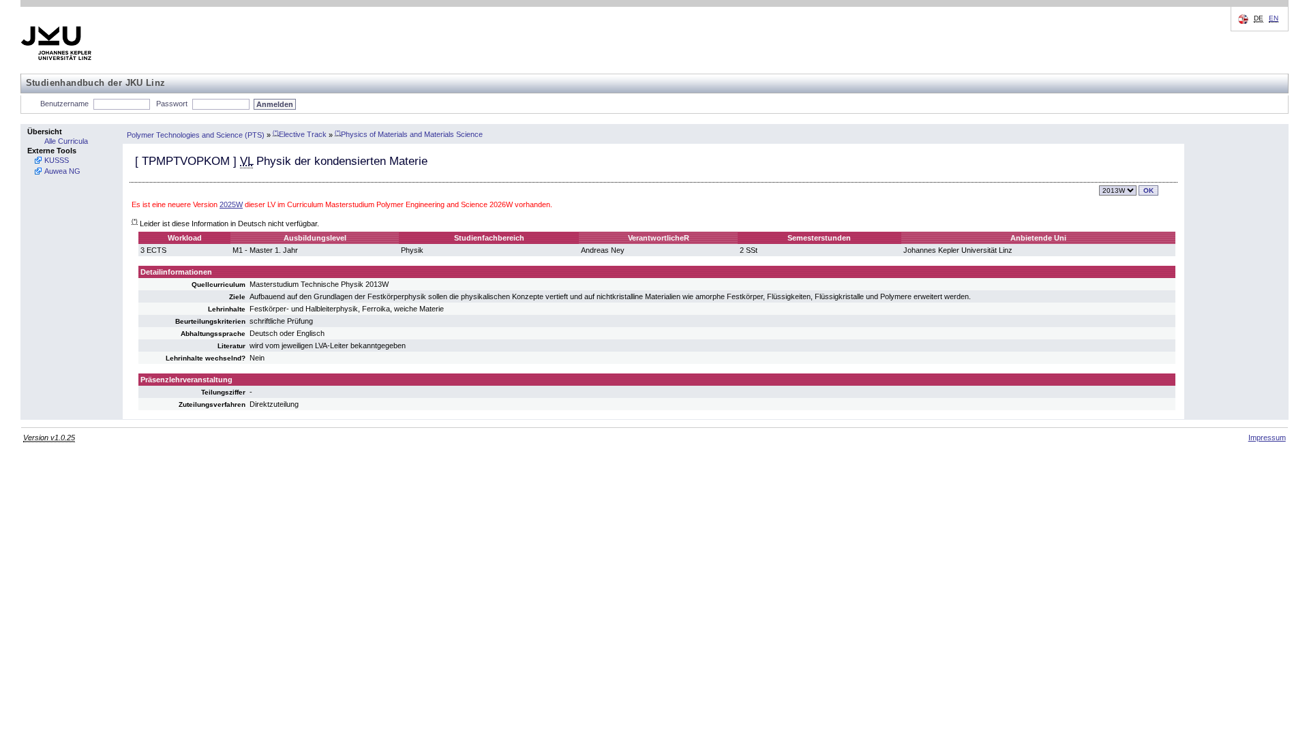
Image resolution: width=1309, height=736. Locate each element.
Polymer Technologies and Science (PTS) (196, 134)
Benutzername (64, 103)
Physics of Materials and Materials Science (409, 134)
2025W (231, 204)
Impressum (1267, 437)
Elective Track (300, 134)
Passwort (171, 103)
